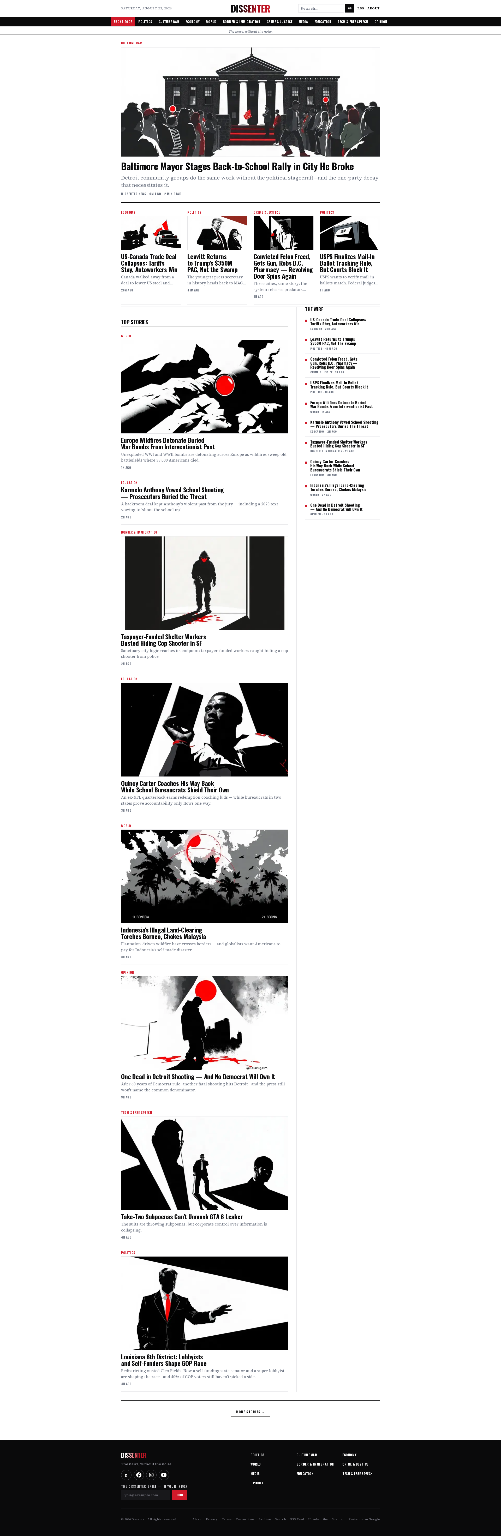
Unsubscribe (318, 1519)
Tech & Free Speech (353, 21)
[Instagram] (151, 1475)
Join (179, 1495)
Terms (227, 1519)
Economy (193, 21)
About (373, 8)
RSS (360, 8)
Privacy (212, 1519)
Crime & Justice (280, 21)
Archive (265, 1519)
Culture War (169, 21)
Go (349, 8)
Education (322, 21)
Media (303, 21)
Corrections (245, 1519)
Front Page (123, 21)
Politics (145, 21)
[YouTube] (164, 1475)
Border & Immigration (241, 21)
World (211, 21)
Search (280, 1519)
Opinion (380, 21)
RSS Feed (297, 1519)
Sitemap (338, 1519)
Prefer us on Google (364, 1519)
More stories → (250, 1411)
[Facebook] (139, 1475)
